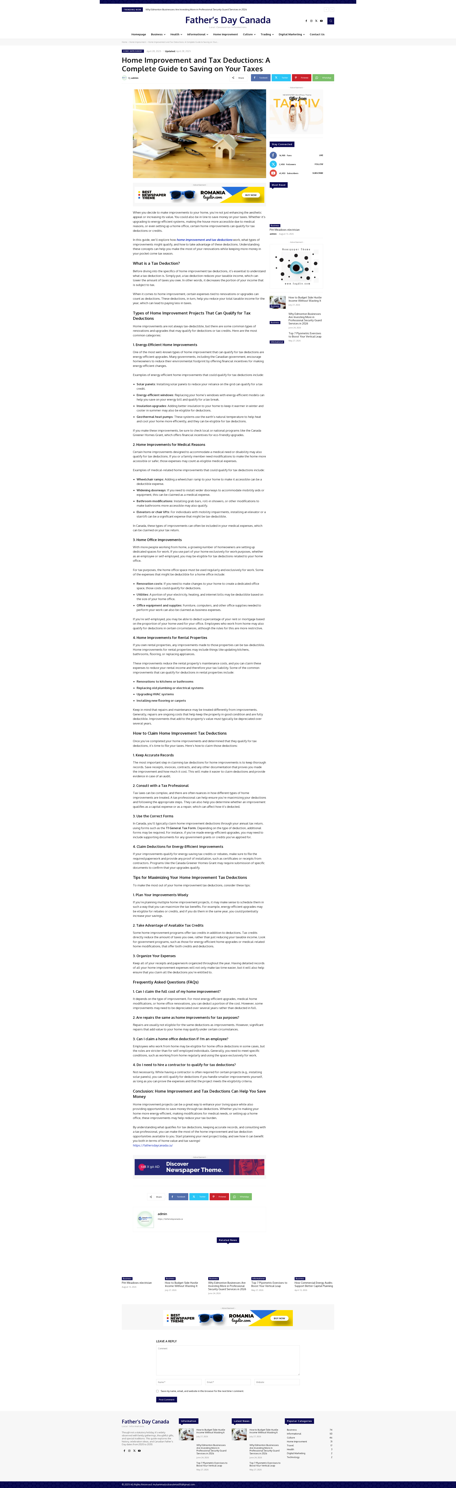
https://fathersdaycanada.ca (170, 1219)
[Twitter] (316, 21)
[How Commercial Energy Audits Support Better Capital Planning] (314, 1261)
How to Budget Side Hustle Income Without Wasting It (305, 299)
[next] (332, 9)
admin (134, 77)
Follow (319, 164)
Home (124, 42)
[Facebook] (306, 21)
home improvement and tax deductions (204, 240)
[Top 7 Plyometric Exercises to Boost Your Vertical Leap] (278, 338)
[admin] (125, 78)
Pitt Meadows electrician (285, 229)
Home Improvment (137, 42)
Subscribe (317, 173)
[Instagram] (311, 21)
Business (275, 225)
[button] (330, 20)
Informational (277, 342)
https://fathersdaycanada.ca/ (153, 1145)
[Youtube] (321, 21)
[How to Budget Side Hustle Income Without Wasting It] (278, 302)
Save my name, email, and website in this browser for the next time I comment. (202, 1391)
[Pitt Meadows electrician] (296, 207)
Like (321, 155)
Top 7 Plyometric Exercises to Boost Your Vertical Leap (174, 9)
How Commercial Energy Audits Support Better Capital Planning (314, 1284)
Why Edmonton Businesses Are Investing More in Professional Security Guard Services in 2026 (305, 318)
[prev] (326, 9)
